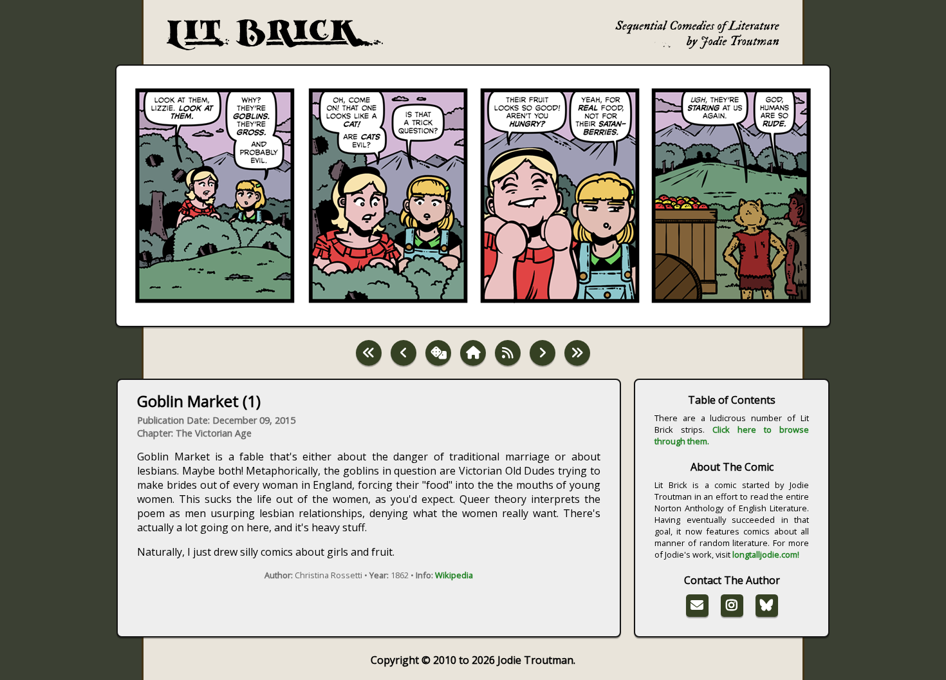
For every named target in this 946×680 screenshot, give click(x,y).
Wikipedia (454, 575)
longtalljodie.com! (765, 554)
